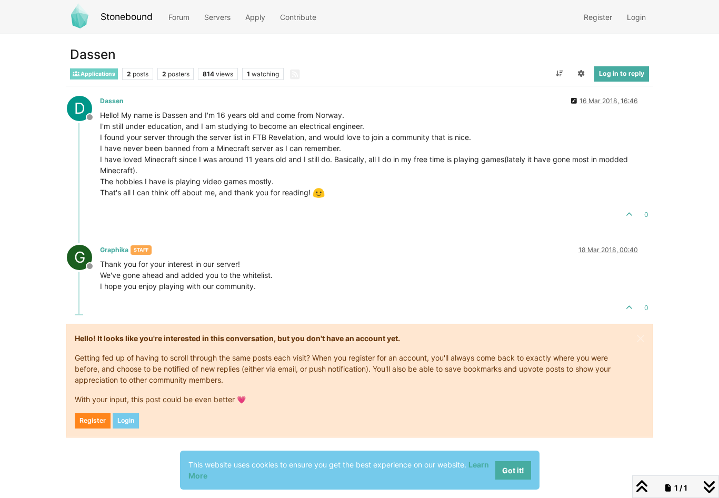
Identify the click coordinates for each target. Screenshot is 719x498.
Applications (97, 74)
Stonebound (127, 16)
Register (92, 420)
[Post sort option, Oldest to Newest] (559, 73)
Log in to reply (621, 73)
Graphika (114, 250)
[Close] (640, 338)
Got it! (513, 470)
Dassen (112, 101)
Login (125, 420)
